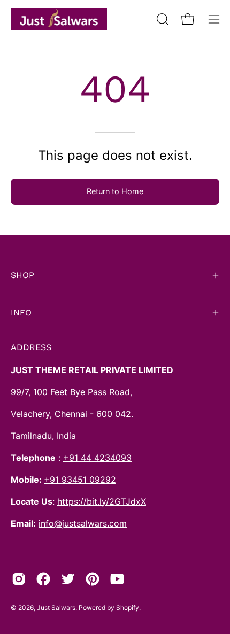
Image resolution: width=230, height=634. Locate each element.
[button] (161, 19)
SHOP (22, 275)
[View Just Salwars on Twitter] (68, 579)
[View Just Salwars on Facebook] (43, 579)
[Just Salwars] (59, 19)
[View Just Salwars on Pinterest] (93, 579)
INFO (21, 312)
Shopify (127, 608)
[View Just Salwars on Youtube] (117, 579)
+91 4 (74, 457)
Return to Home (115, 191)
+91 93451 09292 (80, 479)
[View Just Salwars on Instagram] (19, 579)
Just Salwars (56, 608)
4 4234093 (109, 457)
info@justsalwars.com (83, 523)
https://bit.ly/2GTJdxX (101, 501)
